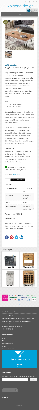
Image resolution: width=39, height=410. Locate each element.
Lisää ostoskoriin (18, 180)
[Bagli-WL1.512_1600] (8, 54)
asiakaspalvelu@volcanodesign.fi (12, 326)
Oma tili (35, 2)
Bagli (7, 64)
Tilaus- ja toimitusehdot (9, 341)
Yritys (4, 338)
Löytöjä (13, 64)
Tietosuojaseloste (7, 343)
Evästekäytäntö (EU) (8, 349)
